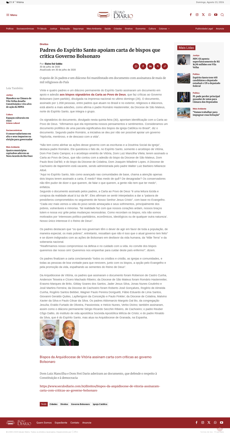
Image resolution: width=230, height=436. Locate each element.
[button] (222, 14)
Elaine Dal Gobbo (53, 63)
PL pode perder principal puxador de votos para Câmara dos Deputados (206, 99)
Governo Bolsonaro (80, 404)
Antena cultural (13, 123)
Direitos (44, 44)
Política (196, 74)
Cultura (9, 114)
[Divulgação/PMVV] (183, 113)
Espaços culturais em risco (17, 119)
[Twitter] (203, 15)
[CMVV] (183, 59)
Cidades (54, 404)
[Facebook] (191, 15)
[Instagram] (197, 15)
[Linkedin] (150, 66)
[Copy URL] (165, 66)
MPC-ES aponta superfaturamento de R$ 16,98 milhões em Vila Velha (206, 63)
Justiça (9, 95)
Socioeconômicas (14, 130)
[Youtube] (216, 15)
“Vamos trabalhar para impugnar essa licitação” (206, 113)
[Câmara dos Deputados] (183, 97)
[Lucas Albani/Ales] (183, 78)
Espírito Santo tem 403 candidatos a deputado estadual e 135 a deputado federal (206, 82)
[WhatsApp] (209, 15)
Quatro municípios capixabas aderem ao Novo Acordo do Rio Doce (19, 153)
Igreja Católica (100, 404)
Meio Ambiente (13, 147)
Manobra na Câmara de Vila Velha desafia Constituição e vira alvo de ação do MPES (18, 102)
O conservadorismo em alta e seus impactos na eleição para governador (19, 136)
